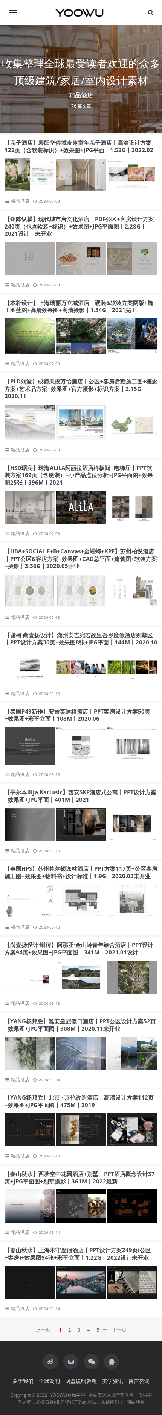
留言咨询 (139, 1381)
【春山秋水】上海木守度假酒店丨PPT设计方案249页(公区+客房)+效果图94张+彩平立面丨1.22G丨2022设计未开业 (78, 1253)
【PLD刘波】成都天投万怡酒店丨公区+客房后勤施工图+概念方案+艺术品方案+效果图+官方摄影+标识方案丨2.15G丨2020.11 (81, 388)
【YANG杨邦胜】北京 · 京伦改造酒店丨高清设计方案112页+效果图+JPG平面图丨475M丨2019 (79, 1101)
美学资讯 (112, 1381)
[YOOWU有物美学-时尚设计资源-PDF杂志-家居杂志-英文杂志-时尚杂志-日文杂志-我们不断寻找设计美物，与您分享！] (81, 12)
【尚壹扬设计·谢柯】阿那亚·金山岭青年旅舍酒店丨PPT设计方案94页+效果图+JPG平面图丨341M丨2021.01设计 (79, 948)
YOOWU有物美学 (67, 1395)
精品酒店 (20, 201)
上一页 (43, 1329)
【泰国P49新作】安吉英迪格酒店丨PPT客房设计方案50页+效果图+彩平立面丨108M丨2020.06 (77, 715)
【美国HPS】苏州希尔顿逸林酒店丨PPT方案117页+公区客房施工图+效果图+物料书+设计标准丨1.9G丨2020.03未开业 (81, 872)
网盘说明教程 (81, 1381)
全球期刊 (49, 1381)
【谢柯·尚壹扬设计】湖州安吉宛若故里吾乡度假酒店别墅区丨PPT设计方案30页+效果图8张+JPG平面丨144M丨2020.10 (81, 638)
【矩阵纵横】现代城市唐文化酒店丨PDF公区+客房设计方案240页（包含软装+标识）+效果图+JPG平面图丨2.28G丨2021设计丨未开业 (79, 226)
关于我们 (23, 1381)
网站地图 (136, 1402)
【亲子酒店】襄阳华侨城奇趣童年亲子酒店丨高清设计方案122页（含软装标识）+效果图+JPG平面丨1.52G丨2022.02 (79, 146)
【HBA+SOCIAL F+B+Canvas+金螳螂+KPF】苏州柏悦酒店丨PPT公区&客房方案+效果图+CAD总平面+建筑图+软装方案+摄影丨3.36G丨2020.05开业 (81, 558)
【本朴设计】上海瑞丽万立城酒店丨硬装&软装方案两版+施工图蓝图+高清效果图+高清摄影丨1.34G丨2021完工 (79, 306)
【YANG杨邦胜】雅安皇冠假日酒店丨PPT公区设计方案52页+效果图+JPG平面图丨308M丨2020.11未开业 (80, 1024)
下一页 (119, 1329)
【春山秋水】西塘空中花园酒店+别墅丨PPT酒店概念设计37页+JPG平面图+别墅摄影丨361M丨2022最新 (80, 1177)
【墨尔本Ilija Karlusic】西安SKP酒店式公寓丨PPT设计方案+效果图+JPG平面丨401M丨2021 (80, 795)
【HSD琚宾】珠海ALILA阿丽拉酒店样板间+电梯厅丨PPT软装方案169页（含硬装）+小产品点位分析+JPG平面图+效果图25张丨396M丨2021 (79, 475)
